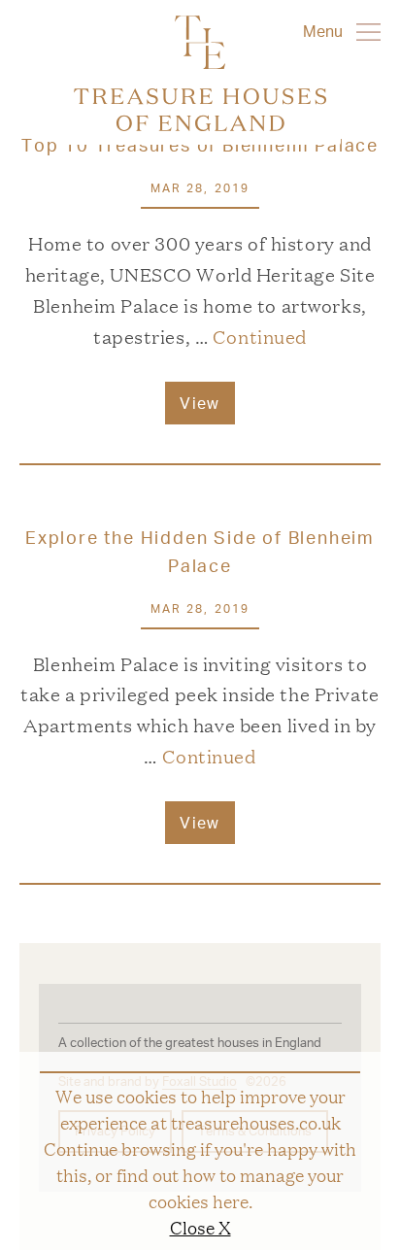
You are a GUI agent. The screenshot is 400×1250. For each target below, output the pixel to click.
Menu (325, 30)
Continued (260, 336)
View (199, 402)
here (231, 1200)
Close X (200, 1226)
